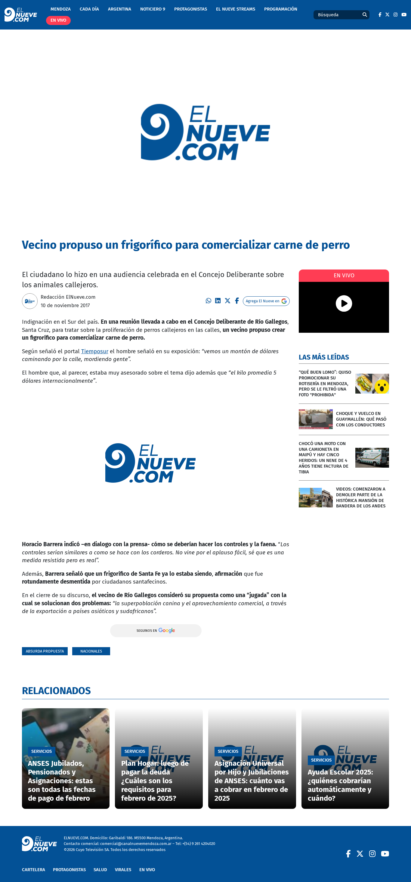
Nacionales (91, 651)
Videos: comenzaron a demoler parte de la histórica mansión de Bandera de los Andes (360, 497)
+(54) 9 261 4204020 (198, 843)
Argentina (119, 9)
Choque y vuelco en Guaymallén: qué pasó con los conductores (361, 419)
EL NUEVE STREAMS (235, 9)
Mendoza (61, 9)
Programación (280, 9)
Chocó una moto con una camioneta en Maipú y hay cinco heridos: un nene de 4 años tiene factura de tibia (323, 458)
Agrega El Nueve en (263, 301)
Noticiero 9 (152, 9)
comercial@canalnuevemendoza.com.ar (136, 843)
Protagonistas (190, 9)
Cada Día (89, 9)
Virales (123, 869)
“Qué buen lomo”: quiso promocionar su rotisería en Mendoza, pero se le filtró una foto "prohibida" (325, 383)
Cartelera (33, 869)
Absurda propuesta (45, 651)
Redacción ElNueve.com (68, 297)
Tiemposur (94, 351)
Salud (100, 869)
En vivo (58, 20)
